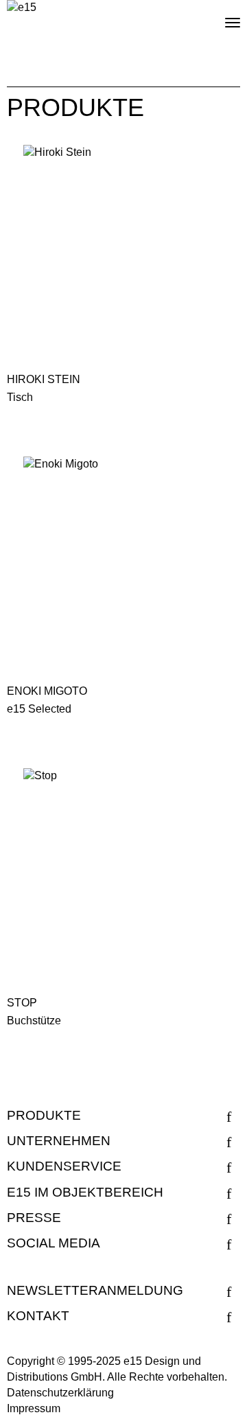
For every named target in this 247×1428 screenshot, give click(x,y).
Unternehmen (58, 1140)
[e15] (21, 8)
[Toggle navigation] (221, 17)
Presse (34, 1217)
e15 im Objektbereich (85, 1192)
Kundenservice (64, 1166)
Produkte (44, 1115)
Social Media (53, 1243)
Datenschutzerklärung (60, 1392)
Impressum (33, 1408)
